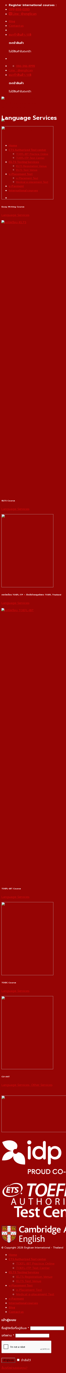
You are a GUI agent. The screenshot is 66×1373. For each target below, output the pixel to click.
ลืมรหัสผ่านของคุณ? (14, 1368)
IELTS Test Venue (28, 1281)
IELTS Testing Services (24, 1272)
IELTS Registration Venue (34, 1277)
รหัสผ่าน (7, 1335)
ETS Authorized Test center (27, 1259)
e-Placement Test (21, 1285)
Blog (12, 21)
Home (13, 1254)
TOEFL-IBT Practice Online (35, 1263)
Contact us (16, 25)
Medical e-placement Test (35, 1294)
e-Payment (16, 1298)
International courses (23, 1303)
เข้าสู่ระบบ (8, 1360)
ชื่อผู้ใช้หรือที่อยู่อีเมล (15, 1328)
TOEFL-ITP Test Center (33, 1268)
